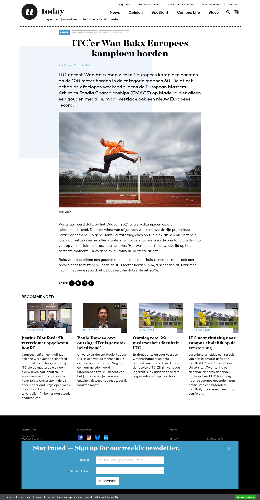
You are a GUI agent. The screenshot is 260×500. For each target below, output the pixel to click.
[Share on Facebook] (72, 283)
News (115, 12)
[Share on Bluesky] (78, 283)
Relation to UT (77, 471)
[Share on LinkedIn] (91, 283)
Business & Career (149, 4)
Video (213, 12)
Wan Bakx (105, 32)
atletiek (118, 32)
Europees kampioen (84, 32)
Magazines (123, 4)
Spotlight (159, 12)
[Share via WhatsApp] (85, 283)
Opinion (135, 12)
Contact (233, 4)
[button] (229, 448)
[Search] (236, 12)
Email (85, 460)
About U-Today (211, 4)
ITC (127, 32)
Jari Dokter (86, 64)
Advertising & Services (181, 4)
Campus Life (188, 12)
